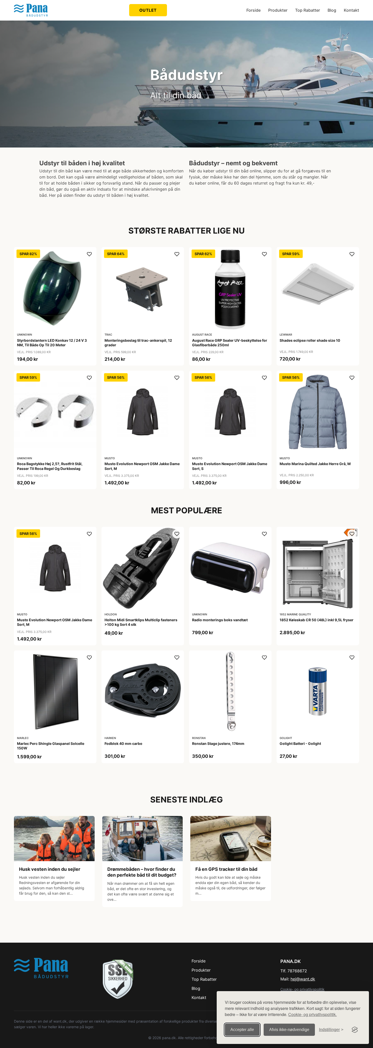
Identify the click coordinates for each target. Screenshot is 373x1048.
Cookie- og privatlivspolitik (302, 989)
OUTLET (148, 10)
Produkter (277, 10)
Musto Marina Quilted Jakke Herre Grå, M (315, 464)
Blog (332, 10)
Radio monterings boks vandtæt (220, 620)
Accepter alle (242, 1029)
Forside (253, 10)
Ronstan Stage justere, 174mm (218, 743)
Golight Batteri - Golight (300, 743)
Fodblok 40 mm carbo (123, 743)
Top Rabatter (307, 10)
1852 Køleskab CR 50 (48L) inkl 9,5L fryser (316, 620)
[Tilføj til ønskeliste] (89, 254)
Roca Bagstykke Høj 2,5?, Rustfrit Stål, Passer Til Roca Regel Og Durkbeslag (49, 466)
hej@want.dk (303, 978)
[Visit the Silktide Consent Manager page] (355, 1030)
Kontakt (351, 10)
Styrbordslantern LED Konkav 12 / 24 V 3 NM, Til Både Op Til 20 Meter (52, 342)
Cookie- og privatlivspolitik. (312, 1014)
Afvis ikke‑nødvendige (289, 1029)
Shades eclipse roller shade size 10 (310, 340)
